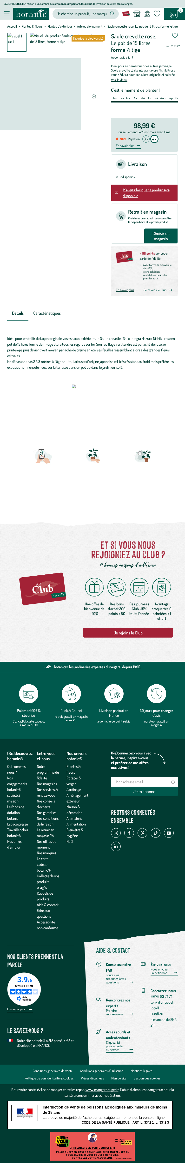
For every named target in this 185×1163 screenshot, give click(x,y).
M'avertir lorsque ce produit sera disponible (146, 192)
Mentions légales (141, 1071)
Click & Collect (71, 710)
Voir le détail (119, 80)
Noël (69, 841)
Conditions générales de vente (53, 1071)
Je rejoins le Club (155, 290)
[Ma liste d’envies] (157, 14)
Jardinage (73, 789)
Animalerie (74, 818)
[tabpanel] (92, 353)
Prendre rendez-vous (114, 1012)
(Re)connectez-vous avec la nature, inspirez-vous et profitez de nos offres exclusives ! (131, 760)
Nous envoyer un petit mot (160, 971)
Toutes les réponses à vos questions (116, 978)
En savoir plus (125, 146)
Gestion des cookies (147, 1078)
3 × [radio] (146, 139)
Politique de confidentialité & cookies (49, 1078)
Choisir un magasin (161, 236)
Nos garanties (46, 812)
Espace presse (17, 824)
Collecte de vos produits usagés (48, 882)
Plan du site (118, 1078)
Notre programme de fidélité (48, 772)
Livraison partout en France (113, 713)
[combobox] (81, 14)
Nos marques (46, 852)
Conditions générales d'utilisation (101, 1071)
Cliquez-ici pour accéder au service (115, 1046)
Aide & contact (48, 904)
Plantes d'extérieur (59, 26)
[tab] (17, 313)
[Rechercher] (112, 14)
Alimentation (76, 824)
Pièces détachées (92, 1078)
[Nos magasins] (136, 14)
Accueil (12, 26)
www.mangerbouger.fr (102, 1089)
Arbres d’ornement (89, 26)
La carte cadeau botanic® (44, 864)
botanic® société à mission (14, 795)
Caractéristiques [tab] (47, 313)
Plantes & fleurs (32, 26)
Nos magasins (47, 783)
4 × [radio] (154, 139)
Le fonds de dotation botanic (15, 812)
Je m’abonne (144, 791)
